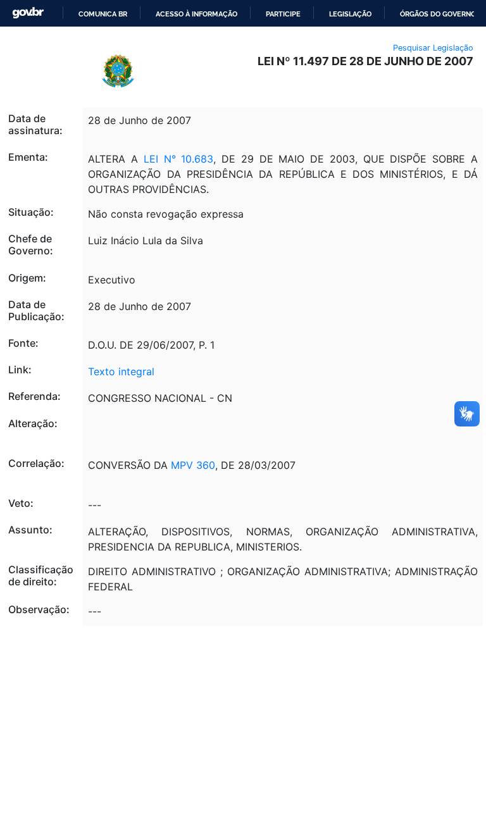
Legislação (350, 13)
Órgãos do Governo (438, 13)
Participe (283, 13)
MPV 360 (193, 465)
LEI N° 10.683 (179, 158)
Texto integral (121, 371)
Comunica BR (102, 13)
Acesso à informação (196, 13)
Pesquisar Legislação (433, 48)
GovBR (28, 13)
